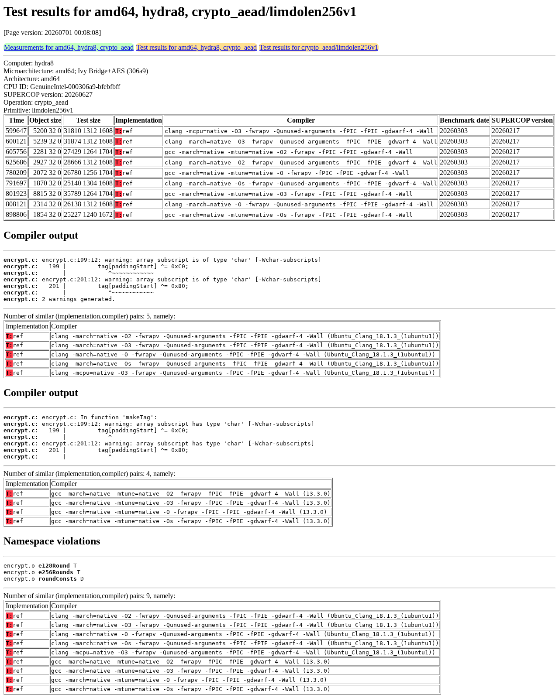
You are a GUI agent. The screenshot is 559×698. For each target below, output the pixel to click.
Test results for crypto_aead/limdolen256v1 (318, 47)
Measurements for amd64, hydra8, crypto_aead (69, 47)
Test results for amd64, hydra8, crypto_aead (196, 47)
